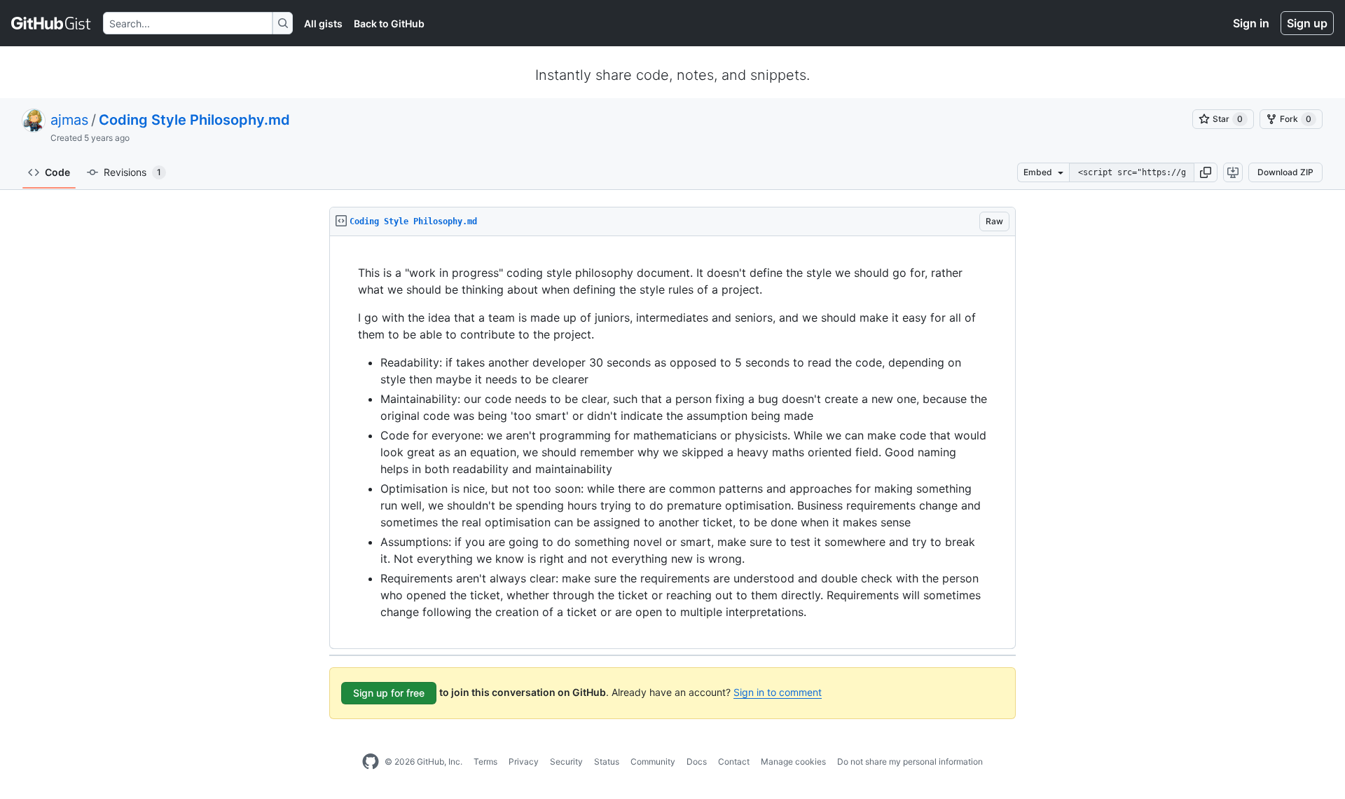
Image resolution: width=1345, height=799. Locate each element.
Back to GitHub (389, 23)
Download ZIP (1285, 172)
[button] (1206, 172)
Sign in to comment (777, 692)
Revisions (132, 172)
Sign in (1251, 23)
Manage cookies (793, 761)
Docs (697, 761)
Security (566, 761)
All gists (323, 23)
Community (652, 761)
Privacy (524, 761)
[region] (672, 442)
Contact (734, 761)
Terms (485, 761)
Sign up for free (389, 693)
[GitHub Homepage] (370, 762)
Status (606, 761)
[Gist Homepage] (51, 23)
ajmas (69, 119)
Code (57, 172)
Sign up (1307, 23)
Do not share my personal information (910, 761)
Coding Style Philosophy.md (194, 119)
